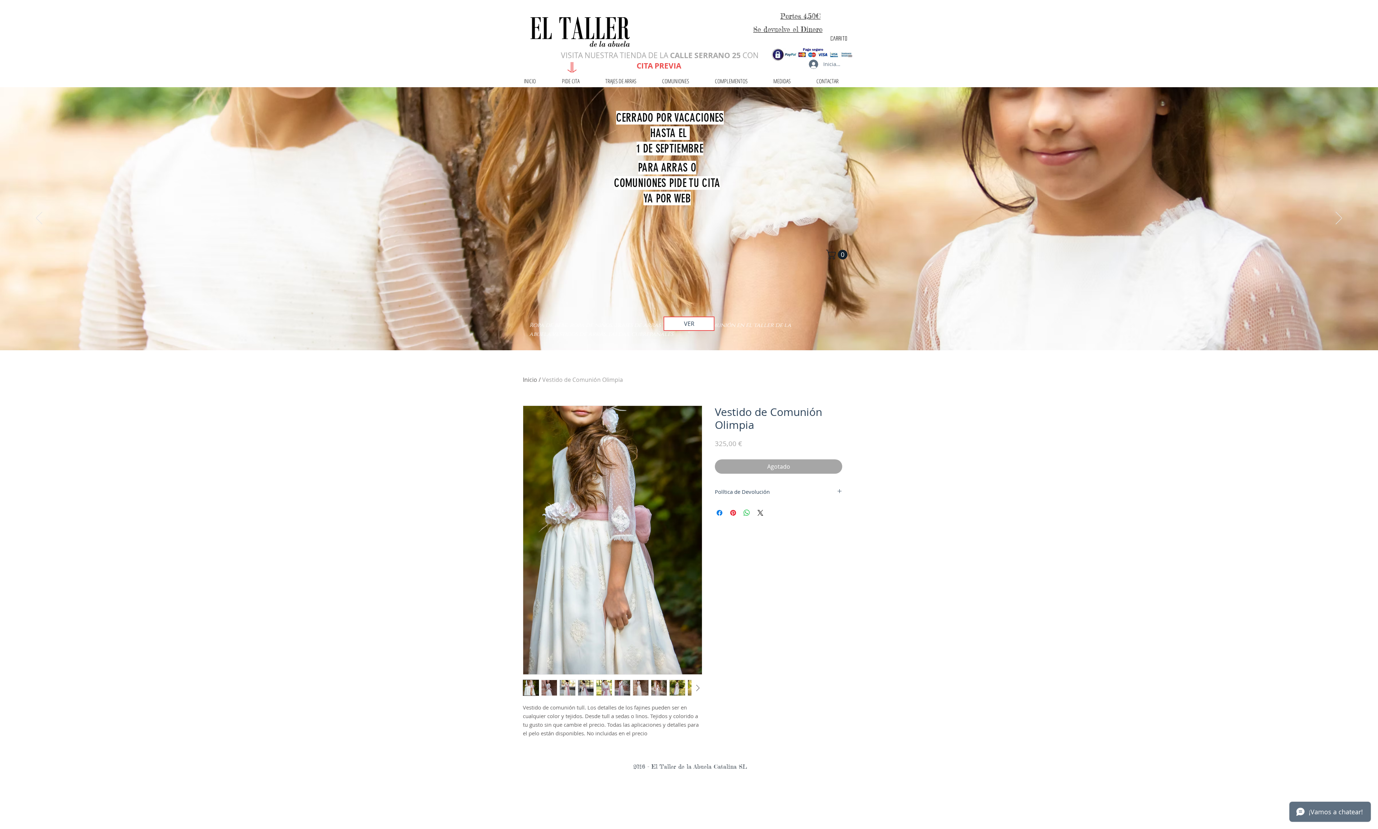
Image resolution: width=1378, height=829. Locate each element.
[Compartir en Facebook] (719, 513)
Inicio (530, 380)
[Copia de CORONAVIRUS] (689, 332)
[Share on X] (760, 513)
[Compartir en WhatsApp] (746, 513)
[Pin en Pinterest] (733, 513)
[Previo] (39, 218)
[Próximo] (1339, 218)
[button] (838, 254)
